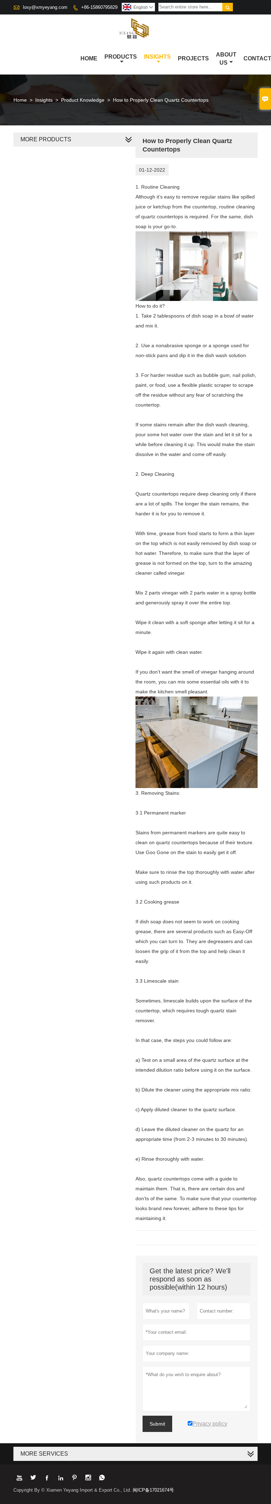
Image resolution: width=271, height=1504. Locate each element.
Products (120, 57)
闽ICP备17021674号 (153, 1490)
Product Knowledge (82, 100)
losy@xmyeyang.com (45, 7)
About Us (226, 59)
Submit (157, 1424)
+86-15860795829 (99, 7)
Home (88, 58)
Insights (157, 57)
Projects (193, 58)
